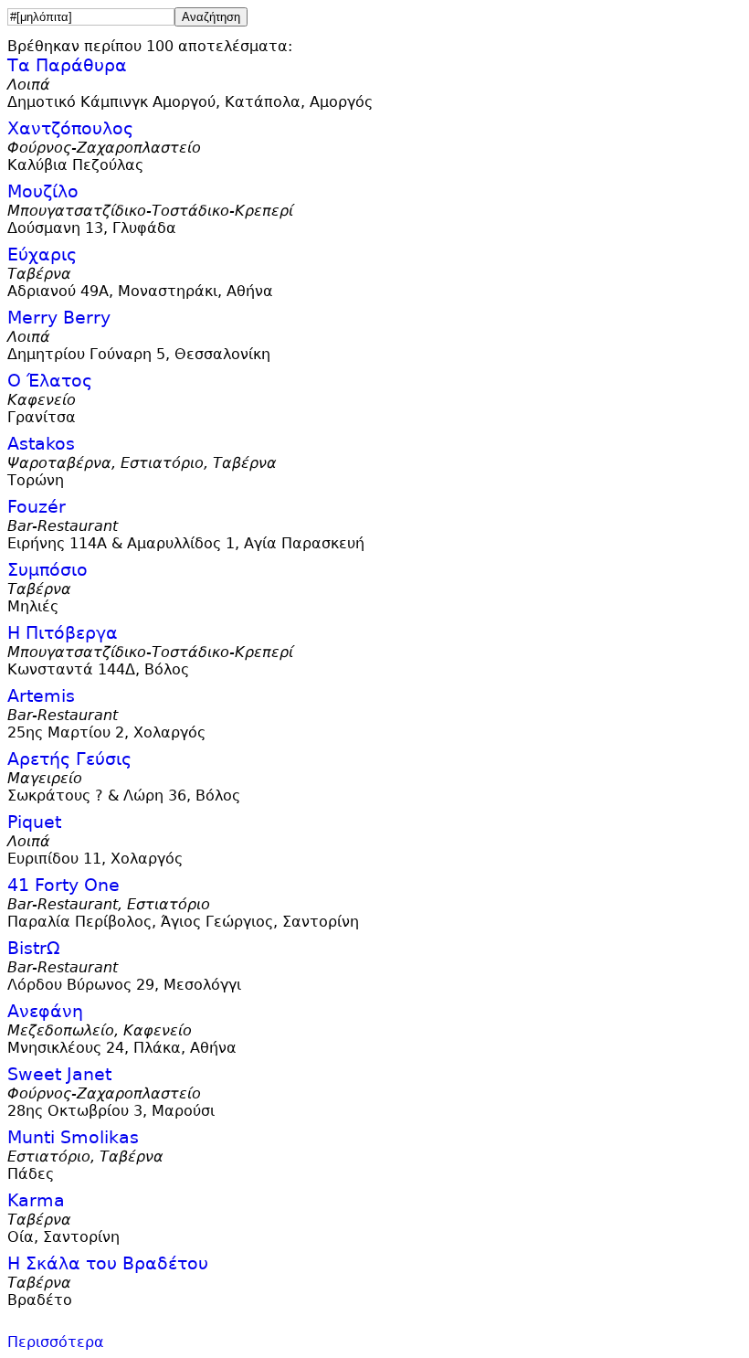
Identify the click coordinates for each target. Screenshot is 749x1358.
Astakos (41, 443)
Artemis (41, 695)
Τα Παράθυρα (67, 65)
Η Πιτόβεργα (62, 632)
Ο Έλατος (49, 380)
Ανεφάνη (45, 1011)
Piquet (34, 822)
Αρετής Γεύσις (69, 758)
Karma (36, 1200)
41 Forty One (63, 885)
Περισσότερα (55, 1342)
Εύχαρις (42, 254)
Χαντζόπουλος (70, 128)
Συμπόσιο (47, 569)
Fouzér (36, 506)
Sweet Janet (59, 1074)
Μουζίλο (43, 191)
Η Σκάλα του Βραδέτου (107, 1263)
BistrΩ (33, 948)
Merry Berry (59, 317)
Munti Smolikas (73, 1137)
